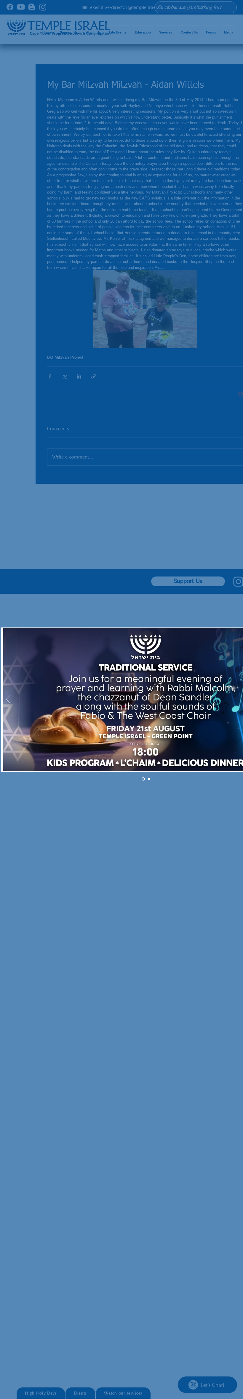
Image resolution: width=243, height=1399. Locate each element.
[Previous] (8, 699)
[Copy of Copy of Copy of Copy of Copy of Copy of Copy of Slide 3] (148, 778)
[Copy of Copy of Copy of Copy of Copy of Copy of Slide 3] (143, 779)
